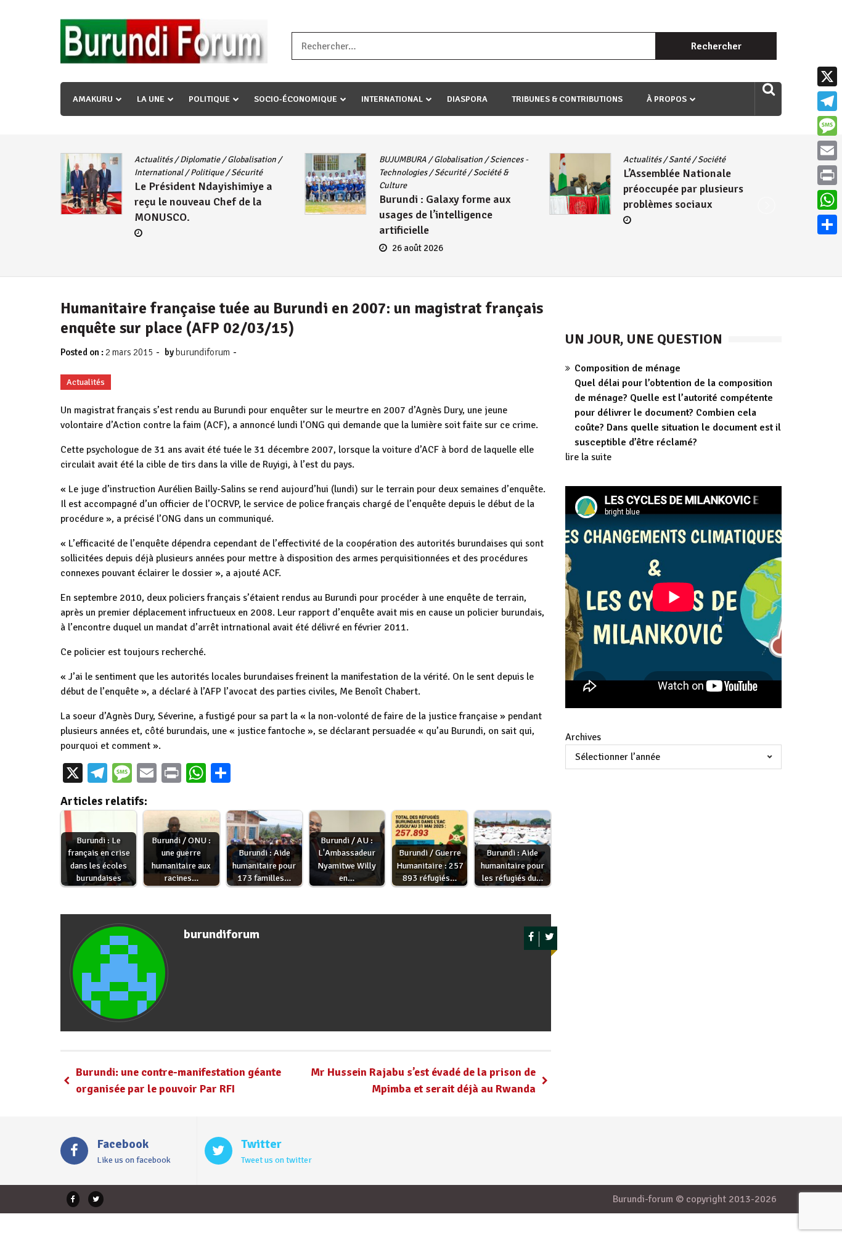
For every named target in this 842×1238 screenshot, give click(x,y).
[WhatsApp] (827, 200)
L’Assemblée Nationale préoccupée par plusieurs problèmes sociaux (683, 189)
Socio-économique (295, 99)
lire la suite (588, 457)
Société (712, 159)
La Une (151, 99)
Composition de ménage (627, 368)
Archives (583, 737)
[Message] (827, 125)
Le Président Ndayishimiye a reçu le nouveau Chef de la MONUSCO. (203, 202)
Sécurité (247, 172)
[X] (827, 76)
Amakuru (93, 99)
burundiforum (203, 352)
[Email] (827, 150)
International (392, 99)
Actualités (153, 159)
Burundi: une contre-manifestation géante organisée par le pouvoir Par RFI (178, 1080)
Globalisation (251, 159)
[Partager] (827, 224)
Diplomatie (200, 159)
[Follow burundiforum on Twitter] (549, 939)
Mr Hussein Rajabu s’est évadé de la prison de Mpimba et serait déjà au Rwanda (423, 1080)
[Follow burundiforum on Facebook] (531, 939)
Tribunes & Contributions (567, 99)
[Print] (827, 175)
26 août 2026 (417, 248)
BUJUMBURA (403, 159)
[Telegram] (827, 101)
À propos (667, 99)
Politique (209, 99)
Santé (679, 159)
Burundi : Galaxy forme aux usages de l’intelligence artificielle (444, 214)
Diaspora (467, 99)
